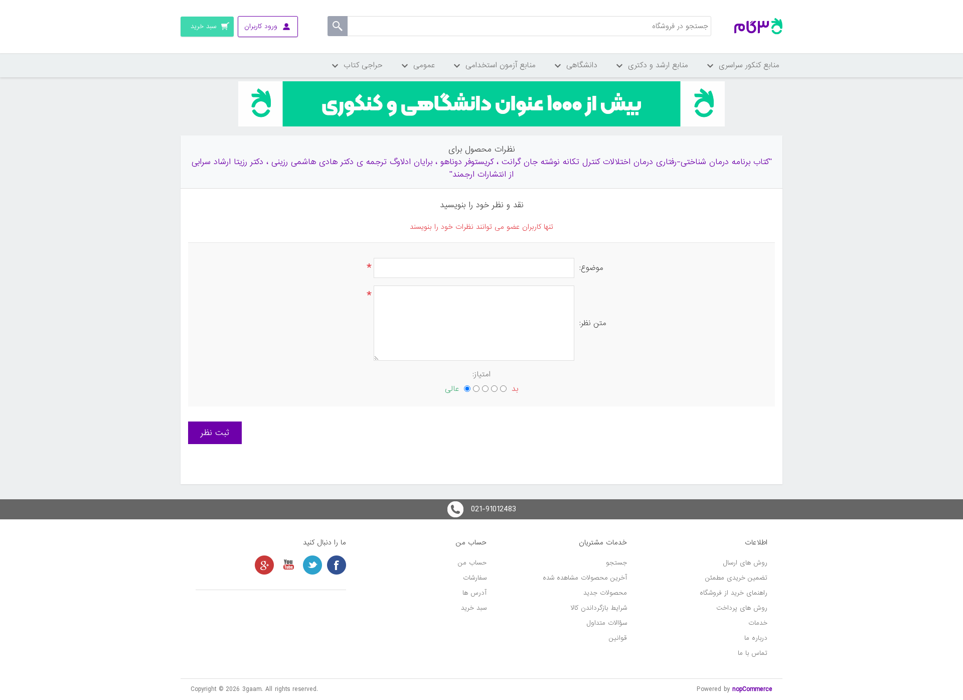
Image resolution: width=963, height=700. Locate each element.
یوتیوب (288, 565)
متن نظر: (592, 323)
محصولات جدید (605, 593)
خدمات (757, 623)
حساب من (472, 563)
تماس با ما (752, 653)
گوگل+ (264, 565)
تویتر (312, 565)
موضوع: (591, 268)
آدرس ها (474, 593)
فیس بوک (336, 565)
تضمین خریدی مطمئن (736, 578)
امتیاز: (481, 374)
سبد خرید (474, 608)
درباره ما (755, 638)
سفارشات (475, 578)
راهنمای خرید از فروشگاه (733, 593)
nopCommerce (752, 689)
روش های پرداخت (741, 608)
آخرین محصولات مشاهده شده (585, 578)
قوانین (618, 638)
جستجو (616, 563)
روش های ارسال (745, 563)
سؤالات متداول (607, 623)
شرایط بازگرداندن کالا (599, 608)
